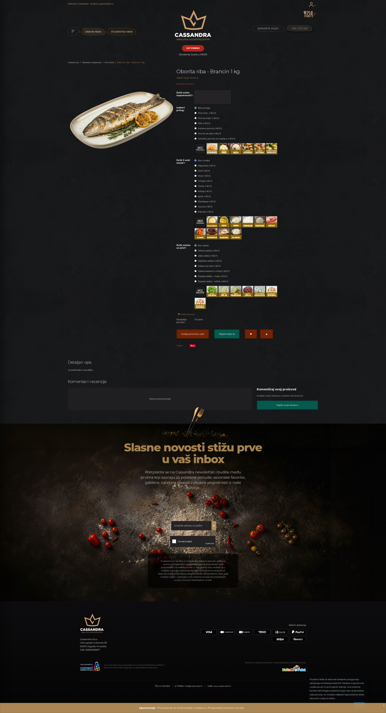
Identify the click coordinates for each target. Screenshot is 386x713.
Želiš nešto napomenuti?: (184, 94)
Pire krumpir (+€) (208, 118)
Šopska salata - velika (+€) (212, 281)
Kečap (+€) (204, 191)
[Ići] (213, 525)
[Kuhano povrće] (247, 148)
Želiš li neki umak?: (183, 161)
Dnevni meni (93, 31)
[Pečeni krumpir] (212, 148)
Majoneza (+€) (206, 165)
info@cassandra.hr (194, 686)
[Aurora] (224, 233)
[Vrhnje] (247, 221)
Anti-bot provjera (192, 533)
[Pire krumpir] (224, 148)
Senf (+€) (203, 170)
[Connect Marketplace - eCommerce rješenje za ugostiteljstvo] (90, 666)
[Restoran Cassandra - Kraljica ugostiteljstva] (193, 25)
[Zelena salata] (212, 291)
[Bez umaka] (200, 221)
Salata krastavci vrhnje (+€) (213, 271)
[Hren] (236, 221)
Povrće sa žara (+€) (209, 133)
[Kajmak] (236, 233)
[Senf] (224, 221)
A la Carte (109, 62)
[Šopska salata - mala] (271, 291)
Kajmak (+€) (205, 211)
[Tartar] (259, 221)
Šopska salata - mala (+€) (212, 276)
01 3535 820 (164, 686)
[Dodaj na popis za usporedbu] (266, 334)
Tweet (179, 345)
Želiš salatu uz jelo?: (183, 246)
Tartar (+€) (204, 186)
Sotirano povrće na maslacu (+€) (216, 138)
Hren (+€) (203, 176)
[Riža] (236, 148)
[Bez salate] (200, 291)
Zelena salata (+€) (208, 250)
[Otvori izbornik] (73, 31)
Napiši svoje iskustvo (187, 77)
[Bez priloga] (200, 148)
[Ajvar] (200, 233)
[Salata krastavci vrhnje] (259, 291)
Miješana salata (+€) (209, 261)
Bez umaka (203, 160)
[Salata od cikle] (247, 291)
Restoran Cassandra (91, 62)
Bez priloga (204, 108)
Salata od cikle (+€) (209, 266)
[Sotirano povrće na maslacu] (271, 148)
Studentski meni (122, 31)
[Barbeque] (212, 233)
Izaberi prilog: (180, 109)
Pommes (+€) (206, 113)
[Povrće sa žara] (259, 148)
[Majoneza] (212, 221)
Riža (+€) (203, 123)
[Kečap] (271, 221)
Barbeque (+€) (206, 201)
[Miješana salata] (236, 291)
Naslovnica (73, 62)
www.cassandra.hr (222, 686)
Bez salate (203, 245)
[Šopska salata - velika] (200, 303)
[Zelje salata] (224, 291)
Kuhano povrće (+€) (209, 128)
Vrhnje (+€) (204, 181)
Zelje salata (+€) (207, 255)
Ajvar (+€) (204, 196)
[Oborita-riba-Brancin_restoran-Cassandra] (121, 120)
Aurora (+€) (204, 206)
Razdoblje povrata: (181, 321)
